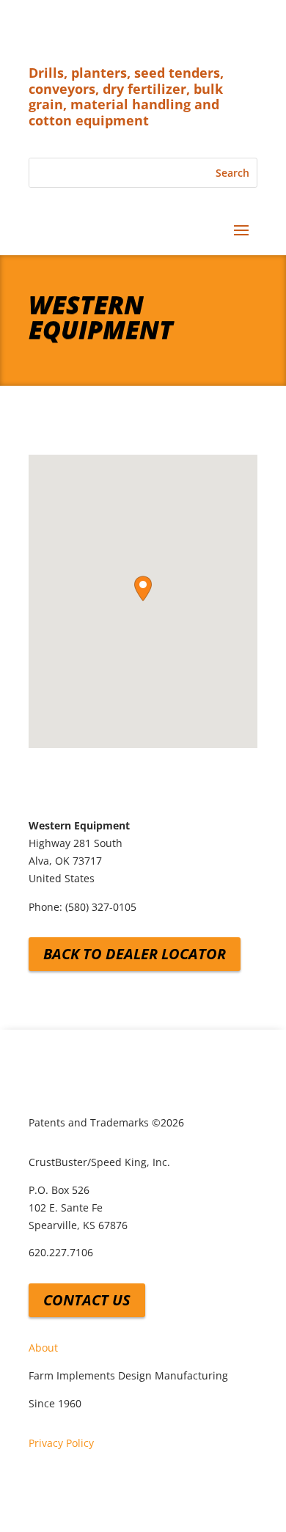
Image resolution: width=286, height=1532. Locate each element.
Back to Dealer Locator (134, 954)
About (43, 1348)
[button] (143, 588)
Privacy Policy (61, 1443)
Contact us (87, 1300)
